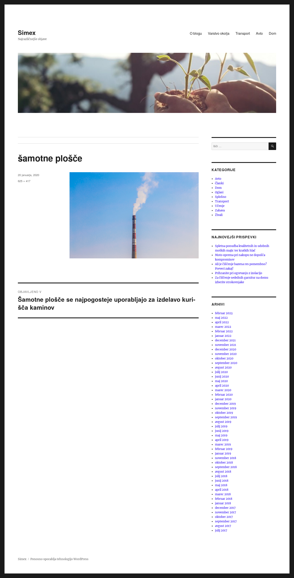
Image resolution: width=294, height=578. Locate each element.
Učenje (219, 206)
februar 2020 (224, 395)
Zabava (220, 210)
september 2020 (226, 363)
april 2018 (221, 490)
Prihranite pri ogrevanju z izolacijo (238, 273)
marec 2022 (223, 327)
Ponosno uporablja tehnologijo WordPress (59, 559)
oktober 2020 (224, 358)
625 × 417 (24, 181)
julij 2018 (221, 476)
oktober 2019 (224, 413)
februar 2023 (223, 313)
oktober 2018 (224, 462)
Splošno (220, 197)
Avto (259, 33)
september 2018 (226, 467)
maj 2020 (221, 381)
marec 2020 (223, 390)
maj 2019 (221, 435)
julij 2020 (221, 372)
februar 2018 (223, 499)
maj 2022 (221, 318)
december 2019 (225, 404)
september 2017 (226, 521)
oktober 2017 (224, 517)
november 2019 (225, 408)
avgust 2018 (223, 471)
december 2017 (225, 508)
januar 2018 (223, 503)
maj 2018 (221, 485)
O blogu (196, 33)
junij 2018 (221, 481)
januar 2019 (223, 453)
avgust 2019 (223, 422)
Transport (242, 33)
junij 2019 (222, 431)
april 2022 (222, 322)
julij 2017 (221, 530)
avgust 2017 (223, 526)
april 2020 (222, 385)
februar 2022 (224, 331)
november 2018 (225, 458)
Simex (27, 32)
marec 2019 (223, 444)
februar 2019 (223, 449)
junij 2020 (222, 376)
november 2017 (225, 512)
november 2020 (226, 354)
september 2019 (226, 417)
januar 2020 (223, 399)
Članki (219, 183)
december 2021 (225, 340)
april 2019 (222, 440)
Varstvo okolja (218, 33)
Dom (272, 33)
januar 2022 (223, 336)
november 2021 (225, 345)
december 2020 (225, 349)
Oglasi (219, 192)
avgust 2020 (223, 367)
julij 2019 (221, 426)
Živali (219, 215)
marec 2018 (223, 494)
